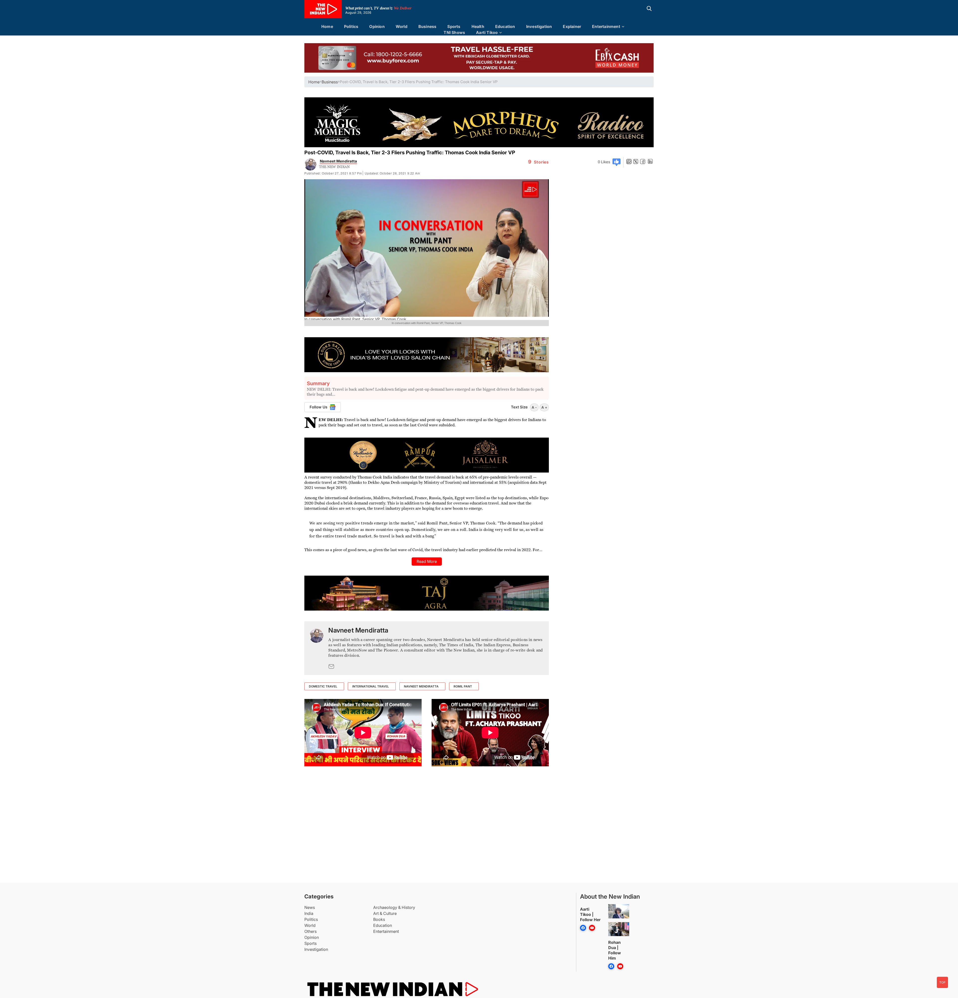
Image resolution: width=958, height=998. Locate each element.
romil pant (463, 686)
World (401, 26)
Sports (453, 26)
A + (544, 407)
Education (505, 26)
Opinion (376, 26)
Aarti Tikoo (487, 32)
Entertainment (606, 26)
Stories (538, 162)
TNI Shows (454, 32)
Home (327, 26)
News (309, 907)
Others (310, 931)
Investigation (539, 26)
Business (427, 26)
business (330, 81)
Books (379, 919)
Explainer (572, 26)
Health (478, 26)
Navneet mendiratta (421, 686)
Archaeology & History (394, 907)
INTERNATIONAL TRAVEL (370, 686)
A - (534, 407)
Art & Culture (385, 913)
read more (427, 561)
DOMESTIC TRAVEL (323, 686)
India (308, 913)
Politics (351, 26)
